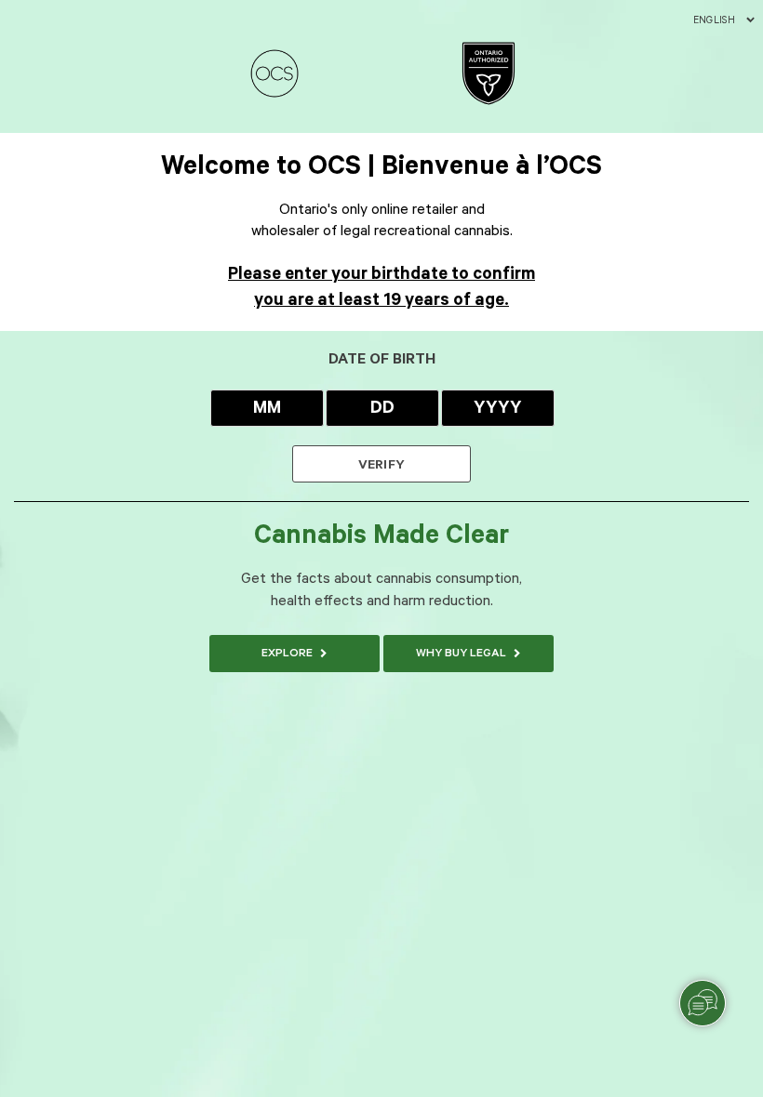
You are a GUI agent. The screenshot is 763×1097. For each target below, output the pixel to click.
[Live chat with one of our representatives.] (702, 1003)
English (714, 20)
